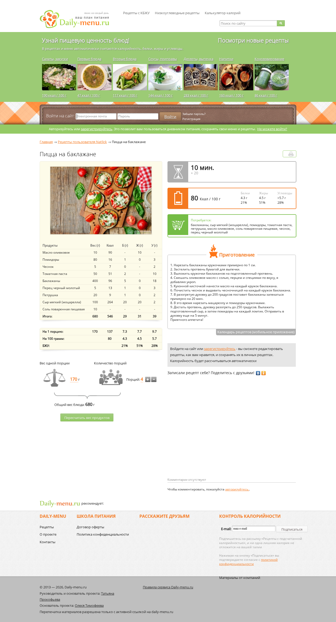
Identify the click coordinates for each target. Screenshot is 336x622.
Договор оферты (90, 527)
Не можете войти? (272, 129)
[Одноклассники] (263, 373)
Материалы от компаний (239, 577)
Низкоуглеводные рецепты (177, 13)
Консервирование (269, 58)
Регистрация (191, 119)
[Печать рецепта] (290, 153)
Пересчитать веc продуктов (86, 417)
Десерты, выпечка (198, 58)
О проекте (48, 534)
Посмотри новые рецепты (253, 40)
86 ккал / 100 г (266, 95)
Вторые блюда (124, 58)
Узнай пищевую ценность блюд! (85, 40)
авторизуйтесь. (237, 489)
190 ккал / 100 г (54, 95)
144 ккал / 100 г (160, 95)
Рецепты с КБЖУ (136, 13)
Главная (46, 141)
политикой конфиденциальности (248, 561)
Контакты (47, 542)
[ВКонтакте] (258, 373)
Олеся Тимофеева (89, 605)
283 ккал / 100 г (196, 95)
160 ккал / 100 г (231, 95)
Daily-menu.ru (78, 19)
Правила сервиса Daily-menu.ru (168, 587)
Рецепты (47, 527)
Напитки (226, 58)
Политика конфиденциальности (103, 534)
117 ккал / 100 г (125, 95)
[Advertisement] (211, 435)
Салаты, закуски (55, 58)
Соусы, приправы (162, 58)
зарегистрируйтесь (96, 129)
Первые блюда (89, 58)
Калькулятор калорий (222, 13)
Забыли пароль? (194, 114)
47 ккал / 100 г (88, 95)
